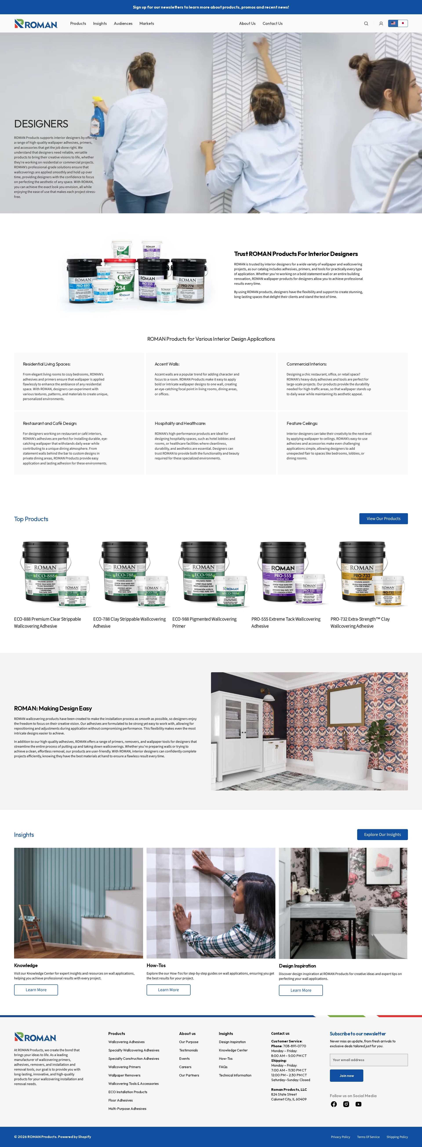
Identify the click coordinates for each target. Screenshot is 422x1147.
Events (184, 1058)
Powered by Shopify (74, 1136)
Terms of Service (368, 1137)
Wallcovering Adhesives (126, 1042)
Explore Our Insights (382, 835)
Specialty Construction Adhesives (133, 1058)
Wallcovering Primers (124, 1067)
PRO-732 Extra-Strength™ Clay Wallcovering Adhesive (360, 623)
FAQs (223, 1067)
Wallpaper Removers (124, 1075)
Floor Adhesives (120, 1100)
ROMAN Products (41, 1136)
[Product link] (52, 584)
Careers (185, 1067)
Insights (226, 1033)
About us (187, 1033)
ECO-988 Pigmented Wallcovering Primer (204, 623)
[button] (366, 23)
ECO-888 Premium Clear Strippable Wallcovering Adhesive (47, 623)
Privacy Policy (340, 1137)
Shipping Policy (397, 1137)
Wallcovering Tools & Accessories (133, 1083)
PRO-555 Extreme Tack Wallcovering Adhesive (285, 623)
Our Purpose (188, 1042)
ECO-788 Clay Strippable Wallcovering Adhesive (129, 623)
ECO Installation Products (127, 1092)
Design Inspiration (232, 1042)
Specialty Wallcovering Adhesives (133, 1050)
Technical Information (235, 1075)
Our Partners (189, 1075)
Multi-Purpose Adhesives (127, 1108)
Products (116, 1033)
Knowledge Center (233, 1050)
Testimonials (188, 1050)
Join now (347, 1075)
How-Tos (226, 1058)
